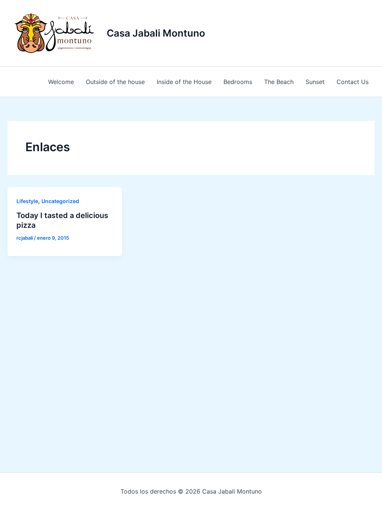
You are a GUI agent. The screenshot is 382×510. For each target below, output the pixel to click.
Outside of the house (115, 81)
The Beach (279, 81)
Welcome (61, 81)
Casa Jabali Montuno (156, 33)
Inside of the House (184, 81)
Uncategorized (60, 201)
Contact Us (352, 81)
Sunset (315, 81)
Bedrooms (237, 81)
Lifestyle (27, 201)
